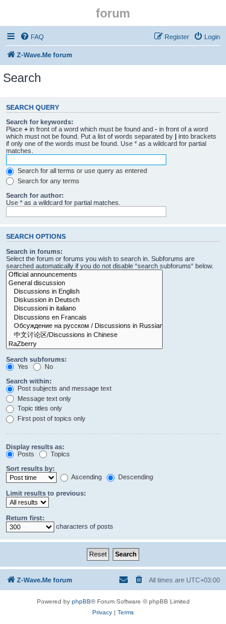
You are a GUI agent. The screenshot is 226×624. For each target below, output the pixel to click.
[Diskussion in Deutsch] (84, 300)
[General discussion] (84, 283)
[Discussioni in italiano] (84, 308)
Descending (134, 477)
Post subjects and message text (63, 388)
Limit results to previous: (46, 493)
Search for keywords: (40, 121)
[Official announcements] (84, 275)
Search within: (29, 381)
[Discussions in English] (84, 292)
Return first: (25, 518)
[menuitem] (32, 37)
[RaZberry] (84, 344)
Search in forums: (34, 251)
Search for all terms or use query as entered (81, 170)
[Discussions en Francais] (84, 318)
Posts (25, 454)
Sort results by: (30, 468)
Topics (59, 454)
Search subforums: (36, 359)
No (48, 366)
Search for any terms (48, 180)
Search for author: (35, 195)
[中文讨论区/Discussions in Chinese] (84, 335)
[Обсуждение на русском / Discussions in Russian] (84, 326)
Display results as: (35, 446)
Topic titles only (39, 408)
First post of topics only (51, 418)
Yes (22, 366)
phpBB (81, 601)
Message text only (43, 398)
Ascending (86, 477)
